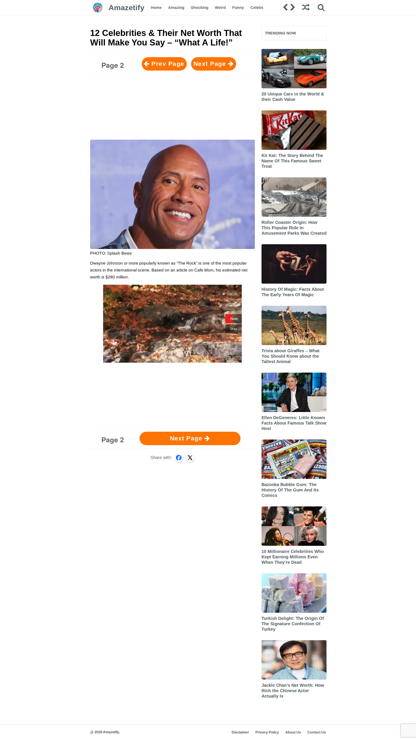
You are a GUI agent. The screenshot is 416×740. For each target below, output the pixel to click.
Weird (220, 7)
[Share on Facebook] (178, 457)
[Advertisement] (172, 107)
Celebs (256, 7)
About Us (293, 732)
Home (156, 7)
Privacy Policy (267, 732)
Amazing (176, 7)
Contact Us (316, 732)
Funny (238, 7)
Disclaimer (240, 732)
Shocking (199, 7)
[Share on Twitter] (190, 457)
